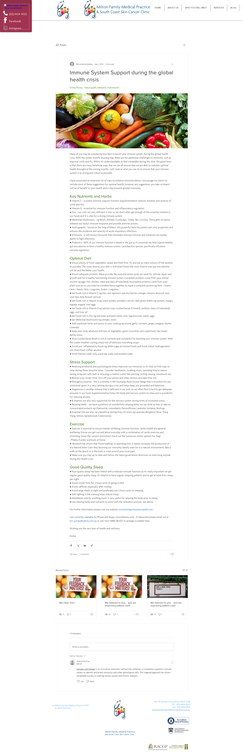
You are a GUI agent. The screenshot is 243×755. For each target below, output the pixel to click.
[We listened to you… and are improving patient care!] (122, 586)
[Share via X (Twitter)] (78, 545)
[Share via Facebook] (71, 545)
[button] (184, 45)
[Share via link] (91, 545)
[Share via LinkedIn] (85, 545)
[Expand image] (122, 120)
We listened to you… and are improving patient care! (120, 604)
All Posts (61, 45)
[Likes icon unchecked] (78, 681)
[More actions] (172, 64)
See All (185, 570)
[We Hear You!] (76, 586)
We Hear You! (67, 602)
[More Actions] (172, 662)
